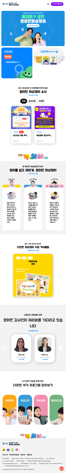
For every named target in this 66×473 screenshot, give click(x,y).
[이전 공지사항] (5, 124)
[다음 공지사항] (60, 124)
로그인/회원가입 (57, 4)
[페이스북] (8, 450)
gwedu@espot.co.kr (12, 463)
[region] (33, 28)
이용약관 (22, 455)
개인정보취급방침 (14, 455)
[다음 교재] (58, 275)
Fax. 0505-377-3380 (8, 461)
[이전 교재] (7, 275)
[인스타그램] (16, 450)
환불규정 (29, 455)
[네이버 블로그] (12, 450)
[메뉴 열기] (48, 4)
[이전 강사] (5, 348)
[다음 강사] (60, 348)
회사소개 (5, 455)
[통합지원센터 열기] (61, 469)
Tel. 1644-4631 (50, 458)
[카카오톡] (4, 450)
